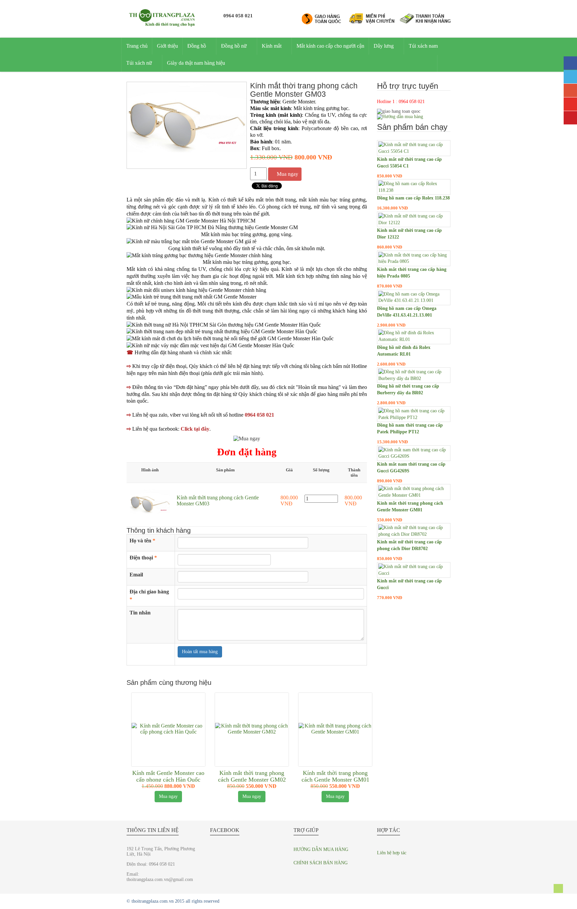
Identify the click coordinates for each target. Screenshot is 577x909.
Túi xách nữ (139, 63)
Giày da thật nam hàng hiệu (196, 63)
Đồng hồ (196, 46)
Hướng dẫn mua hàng (321, 849)
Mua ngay (287, 174)
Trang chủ (137, 46)
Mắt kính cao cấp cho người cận (330, 46)
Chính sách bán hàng (321, 862)
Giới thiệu (167, 46)
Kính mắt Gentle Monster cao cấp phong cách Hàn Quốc (168, 776)
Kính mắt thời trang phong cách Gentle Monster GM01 (335, 776)
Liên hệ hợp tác (391, 852)
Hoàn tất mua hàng (200, 651)
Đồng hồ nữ (234, 46)
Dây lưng (384, 46)
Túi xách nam (423, 46)
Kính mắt (271, 46)
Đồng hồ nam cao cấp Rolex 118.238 (413, 197)
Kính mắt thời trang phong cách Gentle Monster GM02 (252, 776)
